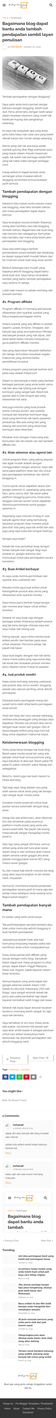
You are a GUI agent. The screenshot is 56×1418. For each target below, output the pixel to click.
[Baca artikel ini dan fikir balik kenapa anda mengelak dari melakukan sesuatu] (9, 1306)
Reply (8, 1153)
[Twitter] (12, 1077)
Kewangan (16, 18)
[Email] (33, 1077)
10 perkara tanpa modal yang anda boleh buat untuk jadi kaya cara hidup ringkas (35, 1271)
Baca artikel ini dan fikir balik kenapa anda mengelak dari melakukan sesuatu (34, 1306)
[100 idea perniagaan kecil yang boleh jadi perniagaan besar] (9, 1259)
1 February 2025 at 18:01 (23, 1169)
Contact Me (28, 1408)
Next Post (46, 1240)
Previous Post (12, 1240)
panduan (25, 1069)
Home (5, 18)
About (16, 1408)
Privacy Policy (44, 1408)
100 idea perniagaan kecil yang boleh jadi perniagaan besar (36, 1258)
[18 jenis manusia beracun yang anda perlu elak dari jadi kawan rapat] (9, 1322)
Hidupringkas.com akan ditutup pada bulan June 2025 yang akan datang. (35, 1338)
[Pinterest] (26, 1077)
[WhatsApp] (19, 1077)
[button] (4, 5)
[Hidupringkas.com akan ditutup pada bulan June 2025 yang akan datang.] (9, 1338)
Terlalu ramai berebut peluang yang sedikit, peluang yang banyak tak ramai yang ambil (35, 1354)
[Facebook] (5, 1077)
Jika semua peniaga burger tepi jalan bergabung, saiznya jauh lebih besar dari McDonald (35, 1289)
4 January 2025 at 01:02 (23, 1128)
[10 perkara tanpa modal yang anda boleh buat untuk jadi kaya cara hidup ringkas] (9, 1272)
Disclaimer (28, 1412)
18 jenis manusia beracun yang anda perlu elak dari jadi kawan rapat (35, 1322)
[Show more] (40, 1077)
